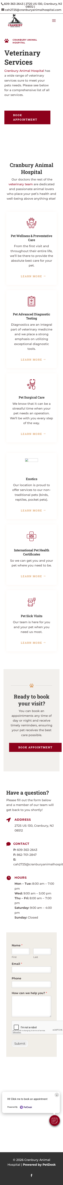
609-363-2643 (13, 3)
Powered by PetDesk (39, 1164)
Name (17, 945)
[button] (54, 1120)
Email (17, 964)
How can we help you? (29, 993)
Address (23, 819)
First (14, 957)
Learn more (31, 276)
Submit (19, 1043)
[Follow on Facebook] (31, 1175)
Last (35, 957)
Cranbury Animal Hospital (24, 71)
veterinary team (21, 184)
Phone (16, 978)
